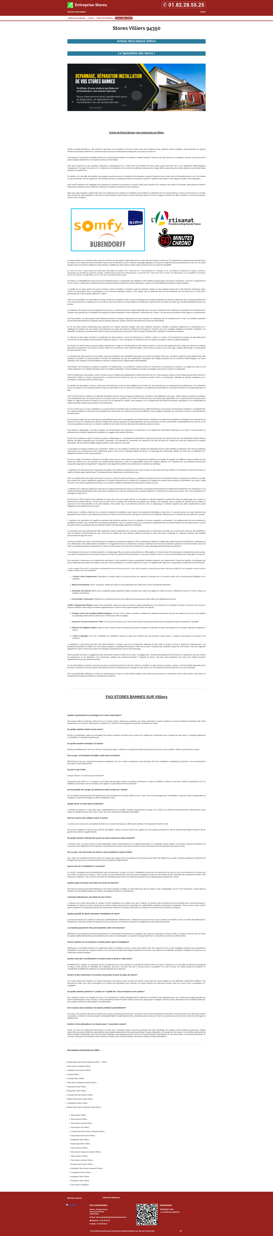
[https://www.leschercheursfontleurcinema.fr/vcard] (147, 1214)
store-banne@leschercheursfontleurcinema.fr (111, 1217)
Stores (203, 12)
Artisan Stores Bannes (76, 12)
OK (181, 1231)
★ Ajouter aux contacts (169, 1212)
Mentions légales (74, 1198)
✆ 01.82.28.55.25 (183, 5)
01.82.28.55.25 (105, 1220)
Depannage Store (167, 1209)
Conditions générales (111, 1198)
